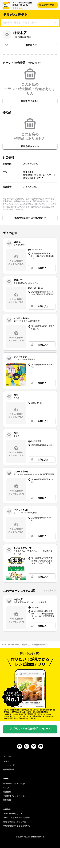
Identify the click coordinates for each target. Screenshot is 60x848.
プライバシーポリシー (12, 813)
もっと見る (48, 590)
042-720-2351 (30, 186)
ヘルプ (6, 788)
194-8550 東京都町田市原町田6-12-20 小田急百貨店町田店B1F (39, 175)
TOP (4, 644)
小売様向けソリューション (14, 796)
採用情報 (7, 800)
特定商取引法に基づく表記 (14, 822)
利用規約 (7, 809)
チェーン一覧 (14, 644)
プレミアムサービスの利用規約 (16, 817)
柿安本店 (26, 644)
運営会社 (7, 792)
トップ (6, 761)
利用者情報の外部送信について (16, 826)
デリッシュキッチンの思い (14, 783)
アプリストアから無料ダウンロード (30, 728)
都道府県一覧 (9, 769)
